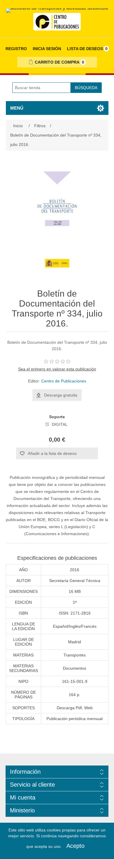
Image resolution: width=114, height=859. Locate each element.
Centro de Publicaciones (63, 381)
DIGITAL (60, 424)
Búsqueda (86, 87)
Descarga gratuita (60, 395)
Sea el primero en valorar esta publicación (57, 369)
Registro (16, 48)
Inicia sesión (47, 48)
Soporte (57, 416)
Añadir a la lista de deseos (52, 453)
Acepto (75, 846)
